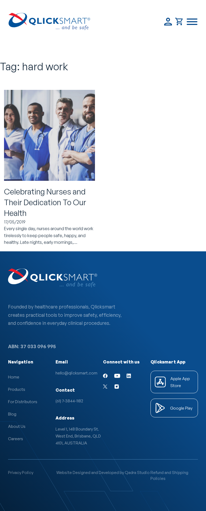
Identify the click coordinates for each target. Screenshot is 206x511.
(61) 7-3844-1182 (69, 400)
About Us (16, 426)
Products (16, 389)
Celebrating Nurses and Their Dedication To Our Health (45, 202)
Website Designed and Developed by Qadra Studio (103, 472)
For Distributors (22, 401)
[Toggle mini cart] (179, 21)
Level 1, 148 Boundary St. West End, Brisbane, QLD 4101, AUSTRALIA (79, 436)
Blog (12, 414)
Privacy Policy (20, 472)
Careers (15, 438)
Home (13, 377)
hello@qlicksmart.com (76, 373)
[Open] (192, 22)
